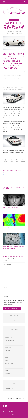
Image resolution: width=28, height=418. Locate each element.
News (16, 19)
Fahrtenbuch (8, 347)
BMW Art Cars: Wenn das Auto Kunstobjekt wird (13, 247)
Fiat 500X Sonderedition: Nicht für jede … (14, 188)
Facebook (5, 161)
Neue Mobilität (9, 363)
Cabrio (10, 33)
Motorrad (7, 360)
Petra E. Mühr (18, 31)
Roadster (20, 33)
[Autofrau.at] (14, 11)
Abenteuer (7, 334)
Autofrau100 (8, 337)
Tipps (6, 370)
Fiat (12, 33)
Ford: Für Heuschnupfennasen (14, 228)
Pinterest (22, 161)
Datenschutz (20, 398)
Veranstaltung (8, 373)
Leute (6, 353)
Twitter (11, 161)
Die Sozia (7, 344)
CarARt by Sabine (9, 340)
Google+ (17, 161)
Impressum (11, 398)
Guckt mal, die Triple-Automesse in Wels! (10, 208)
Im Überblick (8, 350)
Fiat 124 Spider (15, 33)
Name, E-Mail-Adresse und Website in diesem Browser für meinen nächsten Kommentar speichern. (13, 302)
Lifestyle (12, 19)
